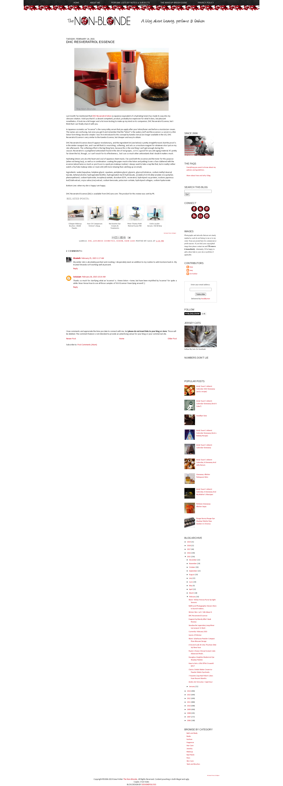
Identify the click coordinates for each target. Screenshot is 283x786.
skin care (129, 241)
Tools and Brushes (193, 764)
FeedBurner (205, 299)
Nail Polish (190, 755)
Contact (143, 5)
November (193, 564)
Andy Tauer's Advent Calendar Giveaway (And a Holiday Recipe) (206, 433)
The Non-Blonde (130, 779)
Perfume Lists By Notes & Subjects (130, 3)
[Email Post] (128, 237)
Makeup (190, 752)
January (192, 686)
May (191, 586)
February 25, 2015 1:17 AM (93, 258)
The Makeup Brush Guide (174, 3)
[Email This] (113, 237)
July (190, 578)
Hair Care (190, 746)
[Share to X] (118, 237)
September (193, 571)
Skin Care (190, 761)
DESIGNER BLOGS (149, 784)
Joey (191, 270)
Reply (75, 269)
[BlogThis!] (116, 237)
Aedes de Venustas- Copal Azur (201, 682)
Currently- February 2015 (198, 632)
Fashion (189, 739)
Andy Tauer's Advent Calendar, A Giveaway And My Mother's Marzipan (206, 491)
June (191, 582)
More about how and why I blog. (199, 176)
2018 (189, 546)
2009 (189, 709)
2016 (189, 553)
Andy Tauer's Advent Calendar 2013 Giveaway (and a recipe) (205, 389)
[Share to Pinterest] (124, 237)
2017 (189, 549)
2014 (189, 691)
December (193, 560)
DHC (90, 241)
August (192, 575)
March (191, 593)
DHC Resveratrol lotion (101, 116)
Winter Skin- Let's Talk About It (200, 612)
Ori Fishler (193, 274)
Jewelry (189, 749)
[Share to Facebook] (121, 237)
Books (189, 736)
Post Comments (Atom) (87, 345)
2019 (189, 542)
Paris (188, 758)
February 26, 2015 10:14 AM (94, 277)
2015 (189, 557)
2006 (189, 721)
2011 (189, 702)
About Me (95, 3)
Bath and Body (192, 733)
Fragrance (190, 742)
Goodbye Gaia (201, 416)
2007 (189, 717)
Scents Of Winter (195, 635)
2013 (189, 695)
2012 (189, 698)
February (192, 597)
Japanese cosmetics (104, 241)
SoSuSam (77, 277)
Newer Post (71, 339)
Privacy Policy (206, 3)
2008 (189, 713)
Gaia (191, 267)
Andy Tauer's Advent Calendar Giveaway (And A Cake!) (206, 403)
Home (76, 3)
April (191, 589)
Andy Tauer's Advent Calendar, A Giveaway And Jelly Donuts (206, 462)
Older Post (172, 339)
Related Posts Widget (170, 233)
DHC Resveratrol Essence (198, 616)
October (192, 567)
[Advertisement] (200, 82)
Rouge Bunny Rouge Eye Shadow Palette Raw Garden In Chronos (205, 521)
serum (119, 241)
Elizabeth (77, 258)
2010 (189, 706)
